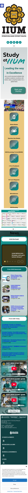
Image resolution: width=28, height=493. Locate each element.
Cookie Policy (10, 491)
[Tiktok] (20, 42)
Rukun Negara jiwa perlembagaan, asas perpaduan (16, 277)
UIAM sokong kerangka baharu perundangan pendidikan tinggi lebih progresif (17, 308)
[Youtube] (14, 42)
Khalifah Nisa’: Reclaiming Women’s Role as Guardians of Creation (13, 340)
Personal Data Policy (18, 491)
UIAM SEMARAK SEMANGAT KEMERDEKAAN (16, 287)
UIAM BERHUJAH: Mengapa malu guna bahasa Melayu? (10, 255)
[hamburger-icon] (14, 46)
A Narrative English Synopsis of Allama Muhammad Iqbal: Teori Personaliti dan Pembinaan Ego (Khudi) (13, 354)
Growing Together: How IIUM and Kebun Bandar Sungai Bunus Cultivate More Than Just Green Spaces (14, 334)
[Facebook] (8, 42)
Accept (14, 480)
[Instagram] (17, 42)
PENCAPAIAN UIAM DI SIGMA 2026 (17, 296)
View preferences (14, 488)
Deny (14, 484)
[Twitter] (11, 42)
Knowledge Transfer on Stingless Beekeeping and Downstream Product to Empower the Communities (13, 326)
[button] (26, 466)
